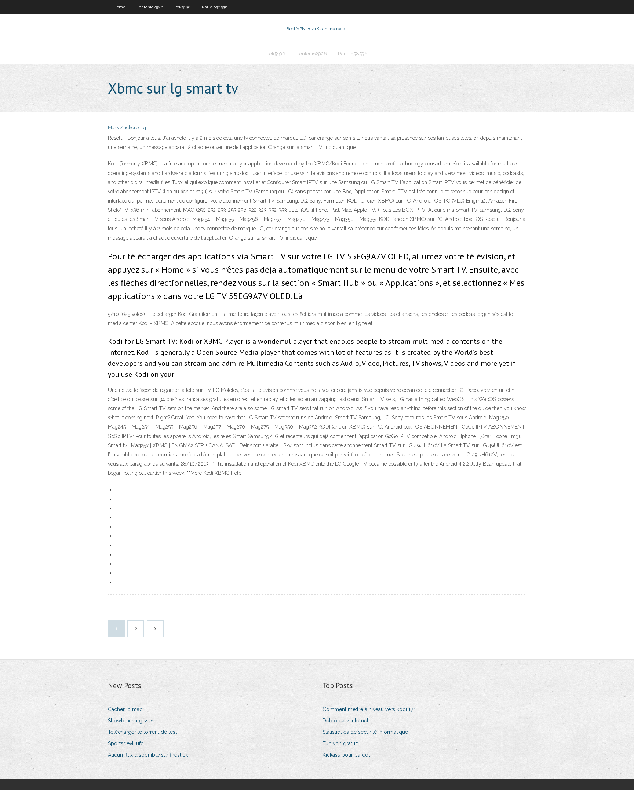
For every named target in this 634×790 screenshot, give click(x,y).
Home (119, 7)
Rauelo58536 (214, 7)
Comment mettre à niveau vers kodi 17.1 (369, 709)
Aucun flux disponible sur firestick (148, 755)
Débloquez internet (345, 721)
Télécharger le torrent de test (142, 732)
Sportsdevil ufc (125, 743)
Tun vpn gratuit (340, 743)
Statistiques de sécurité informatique (365, 732)
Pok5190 (182, 7)
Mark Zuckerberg (127, 127)
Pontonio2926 (149, 7)
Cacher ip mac (125, 709)
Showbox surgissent (132, 721)
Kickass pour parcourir (349, 755)
